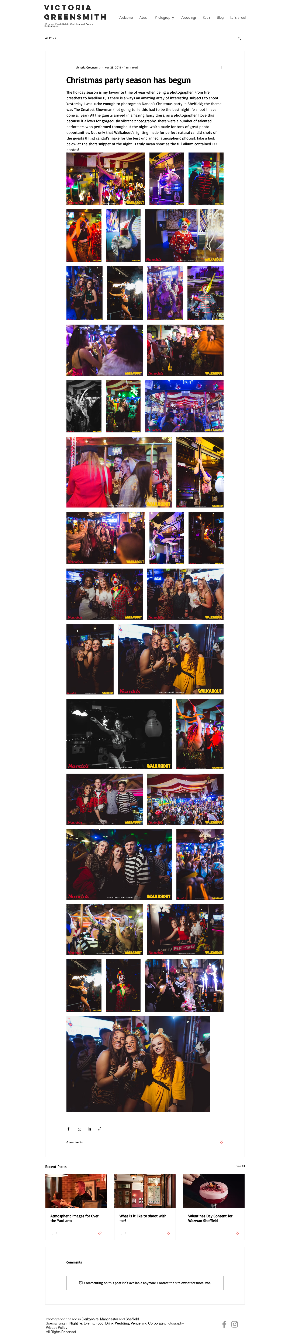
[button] (239, 38)
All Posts (50, 38)
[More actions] (221, 67)
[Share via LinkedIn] (89, 1129)
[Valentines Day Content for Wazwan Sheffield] (214, 1191)
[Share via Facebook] (68, 1129)
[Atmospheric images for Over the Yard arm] (76, 1191)
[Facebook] (224, 1324)
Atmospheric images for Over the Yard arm (75, 1218)
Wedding (122, 1323)
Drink (109, 1323)
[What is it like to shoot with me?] (145, 1191)
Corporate (155, 1323)
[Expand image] (105, 179)
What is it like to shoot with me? (143, 1218)
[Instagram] (234, 1324)
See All (241, 1166)
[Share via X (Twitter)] (79, 1129)
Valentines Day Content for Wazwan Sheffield (210, 1218)
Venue (136, 1323)
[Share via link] (100, 1129)
